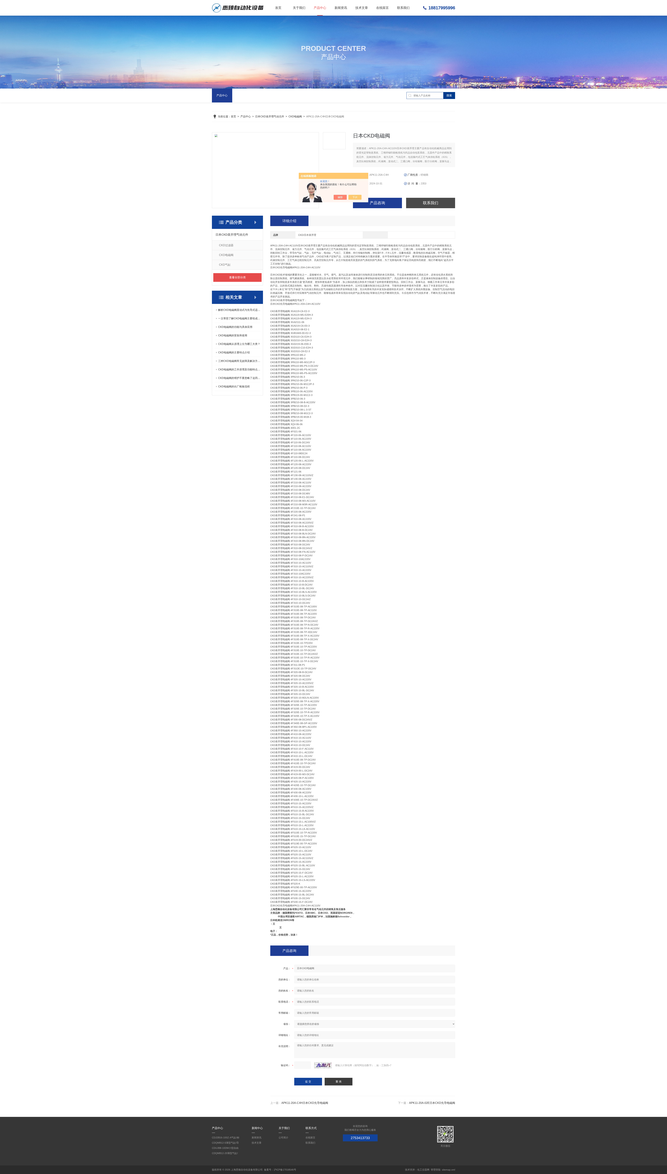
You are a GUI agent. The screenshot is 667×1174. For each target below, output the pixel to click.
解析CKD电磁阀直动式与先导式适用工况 (239, 309)
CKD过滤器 (226, 245)
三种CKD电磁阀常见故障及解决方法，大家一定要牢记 (239, 360)
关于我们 (299, 8)
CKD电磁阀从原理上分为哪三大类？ (239, 343)
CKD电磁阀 (295, 116)
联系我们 (403, 8)
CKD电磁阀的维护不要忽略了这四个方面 (239, 377)
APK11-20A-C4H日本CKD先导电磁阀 (304, 1102)
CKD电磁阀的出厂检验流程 (234, 386)
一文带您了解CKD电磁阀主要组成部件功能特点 (239, 318)
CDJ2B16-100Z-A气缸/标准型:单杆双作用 (225, 1138)
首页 (278, 8)
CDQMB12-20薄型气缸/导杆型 (225, 1154)
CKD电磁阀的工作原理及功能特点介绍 (239, 369)
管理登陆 (435, 1169)
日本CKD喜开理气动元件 (269, 116)
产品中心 (320, 8)
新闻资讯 (341, 8)
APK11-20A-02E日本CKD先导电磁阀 (432, 1102)
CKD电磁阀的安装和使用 (232, 335)
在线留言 (382, 8)
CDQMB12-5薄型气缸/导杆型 (225, 1143)
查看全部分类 (237, 277)
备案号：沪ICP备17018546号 (280, 1169)
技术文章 (361, 8)
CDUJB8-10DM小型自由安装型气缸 (225, 1149)
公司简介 (283, 1137)
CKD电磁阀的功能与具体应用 (235, 326)
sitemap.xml (448, 1169)
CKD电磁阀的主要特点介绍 (234, 352)
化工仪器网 (423, 1169)
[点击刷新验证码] (323, 1065)
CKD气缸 (225, 264)
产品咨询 (377, 203)
